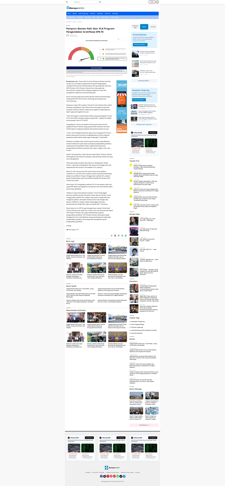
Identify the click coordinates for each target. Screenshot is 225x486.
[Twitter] (104, 476)
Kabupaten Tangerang (138, 321)
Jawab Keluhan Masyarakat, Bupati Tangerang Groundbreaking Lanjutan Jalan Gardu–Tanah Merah (149, 288)
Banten (75, 13)
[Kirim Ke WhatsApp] (125, 235)
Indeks (152, 2)
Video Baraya (114, 17)
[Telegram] (124, 476)
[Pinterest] (107, 476)
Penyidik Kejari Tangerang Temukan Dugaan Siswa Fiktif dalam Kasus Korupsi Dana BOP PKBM (146, 175)
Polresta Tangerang (137, 327)
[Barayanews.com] (75, 8)
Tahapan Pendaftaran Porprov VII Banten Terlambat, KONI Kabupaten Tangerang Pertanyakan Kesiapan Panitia (152, 402)
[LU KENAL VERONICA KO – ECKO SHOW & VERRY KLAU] (134, 262)
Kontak (137, 472)
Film (98, 17)
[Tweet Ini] (115, 235)
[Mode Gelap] (157, 2)
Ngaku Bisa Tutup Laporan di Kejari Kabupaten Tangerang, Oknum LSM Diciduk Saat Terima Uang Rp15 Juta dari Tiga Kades (149, 298)
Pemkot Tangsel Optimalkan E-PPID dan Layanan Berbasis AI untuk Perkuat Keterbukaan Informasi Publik (145, 182)
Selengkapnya (152, 132)
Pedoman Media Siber (112, 472)
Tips (93, 17)
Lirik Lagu (87, 17)
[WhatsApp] (117, 476)
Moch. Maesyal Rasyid (137, 324)
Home (69, 13)
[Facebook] (101, 476)
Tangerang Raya (135, 26)
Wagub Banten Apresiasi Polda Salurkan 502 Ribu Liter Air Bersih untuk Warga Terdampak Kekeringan (117, 257)
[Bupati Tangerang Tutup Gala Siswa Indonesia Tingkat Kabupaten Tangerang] (152, 410)
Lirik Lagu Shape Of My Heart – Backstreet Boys (149, 229)
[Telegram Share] (122, 235)
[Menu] (67, 2)
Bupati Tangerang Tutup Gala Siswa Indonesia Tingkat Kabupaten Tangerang (152, 417)
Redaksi (88, 472)
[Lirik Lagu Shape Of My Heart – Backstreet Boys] (134, 231)
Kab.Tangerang (83, 13)
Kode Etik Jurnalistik (98, 472)
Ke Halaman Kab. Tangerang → (144, 124)
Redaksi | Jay (73, 35)
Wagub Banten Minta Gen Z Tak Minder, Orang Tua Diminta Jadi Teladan (75, 257)
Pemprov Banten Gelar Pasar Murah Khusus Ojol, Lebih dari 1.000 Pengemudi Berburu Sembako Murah (96, 276)
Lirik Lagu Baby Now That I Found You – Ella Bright (147, 219)
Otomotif (107, 13)
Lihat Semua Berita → (140, 44)
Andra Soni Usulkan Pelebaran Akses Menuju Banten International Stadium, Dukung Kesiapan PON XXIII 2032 (148, 309)
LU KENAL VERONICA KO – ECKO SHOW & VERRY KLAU (149, 260)
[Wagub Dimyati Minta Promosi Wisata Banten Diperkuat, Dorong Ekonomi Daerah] (96, 248)
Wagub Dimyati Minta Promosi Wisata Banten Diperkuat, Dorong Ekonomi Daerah (96, 257)
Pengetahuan (71, 17)
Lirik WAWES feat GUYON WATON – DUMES (147, 240)
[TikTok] (120, 476)
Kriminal (92, 13)
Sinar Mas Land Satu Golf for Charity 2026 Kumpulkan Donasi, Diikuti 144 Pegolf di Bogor (146, 206)
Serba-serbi (104, 17)
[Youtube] (114, 476)
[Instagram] (111, 476)
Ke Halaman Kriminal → (144, 80)
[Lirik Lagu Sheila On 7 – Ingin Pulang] (134, 251)
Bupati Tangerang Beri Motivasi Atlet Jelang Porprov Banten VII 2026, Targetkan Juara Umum (136, 417)
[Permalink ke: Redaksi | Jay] (67, 35)
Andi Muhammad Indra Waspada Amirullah (143, 330)
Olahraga (115, 13)
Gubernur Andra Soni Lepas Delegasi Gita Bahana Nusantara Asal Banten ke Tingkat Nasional (74, 276)
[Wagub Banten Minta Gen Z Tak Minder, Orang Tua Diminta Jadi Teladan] (75, 248)
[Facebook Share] (111, 235)
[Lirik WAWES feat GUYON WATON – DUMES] (134, 241)
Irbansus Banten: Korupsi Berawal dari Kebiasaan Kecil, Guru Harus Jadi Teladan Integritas (117, 276)
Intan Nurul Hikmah (136, 333)
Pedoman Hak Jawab (127, 472)
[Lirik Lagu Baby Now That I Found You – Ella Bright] (134, 221)
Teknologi (100, 13)
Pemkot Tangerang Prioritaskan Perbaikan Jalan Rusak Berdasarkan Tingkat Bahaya (144, 167)
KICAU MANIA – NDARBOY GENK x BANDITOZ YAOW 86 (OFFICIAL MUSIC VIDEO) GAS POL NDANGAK (149, 272)
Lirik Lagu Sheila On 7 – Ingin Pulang (148, 250)
